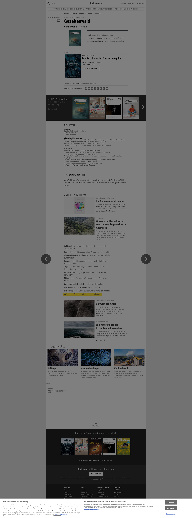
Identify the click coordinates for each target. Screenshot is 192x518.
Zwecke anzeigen (170, 514)
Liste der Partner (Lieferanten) (92, 509)
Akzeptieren (171, 502)
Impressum (64, 514)
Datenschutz (57, 514)
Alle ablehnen (170, 508)
